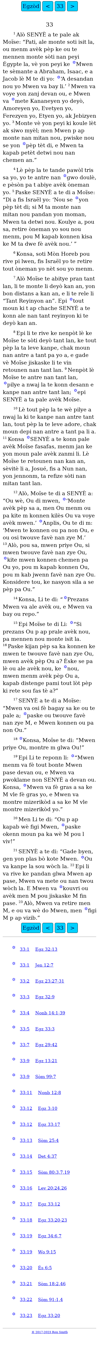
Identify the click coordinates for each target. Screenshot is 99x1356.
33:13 (26, 1140)
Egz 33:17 (49, 1124)
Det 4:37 (47, 1156)
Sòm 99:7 (45, 1076)
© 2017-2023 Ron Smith (50, 1332)
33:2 (24, 981)
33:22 (26, 1299)
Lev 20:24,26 (52, 1188)
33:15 (26, 1172)
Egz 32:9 (45, 997)
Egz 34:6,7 (49, 1236)
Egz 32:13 (46, 949)
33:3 (24, 997)
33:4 (24, 1013)
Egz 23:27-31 (49, 981)
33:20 (26, 1267)
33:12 (26, 1108)
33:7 (24, 1044)
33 (60, 6)
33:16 (26, 1188)
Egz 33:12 (49, 1204)
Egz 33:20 (49, 1315)
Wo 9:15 (47, 1252)
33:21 (26, 1283)
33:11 (26, 1092)
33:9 (24, 1060)
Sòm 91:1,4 (50, 1299)
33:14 (26, 1156)
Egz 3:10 (47, 1108)
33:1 (24, 949)
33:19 (26, 1236)
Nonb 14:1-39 (50, 1013)
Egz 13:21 (46, 1060)
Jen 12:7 (44, 965)
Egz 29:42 (46, 1044)
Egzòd (31, 6)
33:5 (24, 1029)
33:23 (26, 1315)
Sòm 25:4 (48, 1140)
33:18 (26, 1220)
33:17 (26, 1204)
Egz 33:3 (45, 1029)
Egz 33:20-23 (52, 1220)
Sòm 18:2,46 (52, 1283)
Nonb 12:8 (49, 1092)
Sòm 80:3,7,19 (54, 1172)
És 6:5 (45, 1267)
